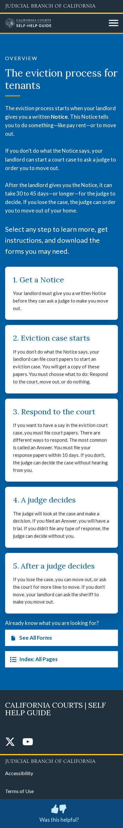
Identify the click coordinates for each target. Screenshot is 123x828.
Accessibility (19, 773)
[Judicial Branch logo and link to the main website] (61, 6)
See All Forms (35, 637)
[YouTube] (28, 742)
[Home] (54, 23)
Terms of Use (19, 791)
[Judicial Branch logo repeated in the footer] (61, 760)
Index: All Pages (38, 659)
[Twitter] (10, 742)
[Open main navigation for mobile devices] (113, 23)
